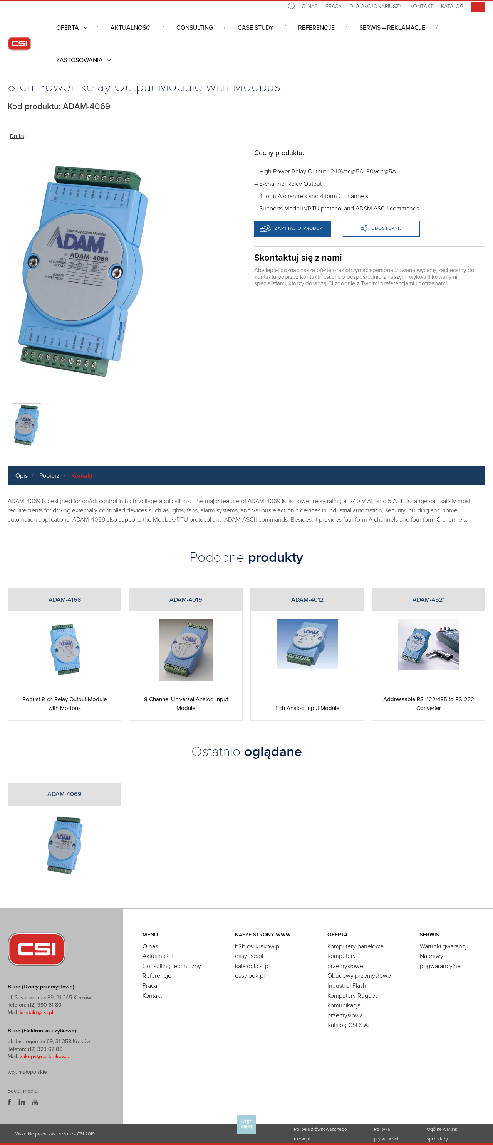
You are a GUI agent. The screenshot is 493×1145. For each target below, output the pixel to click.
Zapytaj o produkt (300, 228)
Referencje (316, 28)
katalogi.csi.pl (252, 966)
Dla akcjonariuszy (375, 6)
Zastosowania (79, 60)
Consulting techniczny (172, 966)
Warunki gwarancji (444, 946)
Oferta (67, 28)
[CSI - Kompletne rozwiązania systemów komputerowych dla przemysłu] (36, 948)
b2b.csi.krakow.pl (257, 946)
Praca (333, 6)
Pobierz (49, 476)
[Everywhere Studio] (246, 1133)
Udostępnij (386, 228)
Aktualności (131, 28)
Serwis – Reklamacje (392, 28)
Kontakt (421, 6)
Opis (21, 476)
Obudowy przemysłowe (359, 976)
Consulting (194, 28)
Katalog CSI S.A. (348, 1025)
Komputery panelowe (355, 946)
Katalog (452, 6)
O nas (310, 6)
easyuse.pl (249, 956)
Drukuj (18, 136)
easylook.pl (250, 976)
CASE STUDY (255, 28)
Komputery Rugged (353, 996)
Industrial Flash (346, 986)
